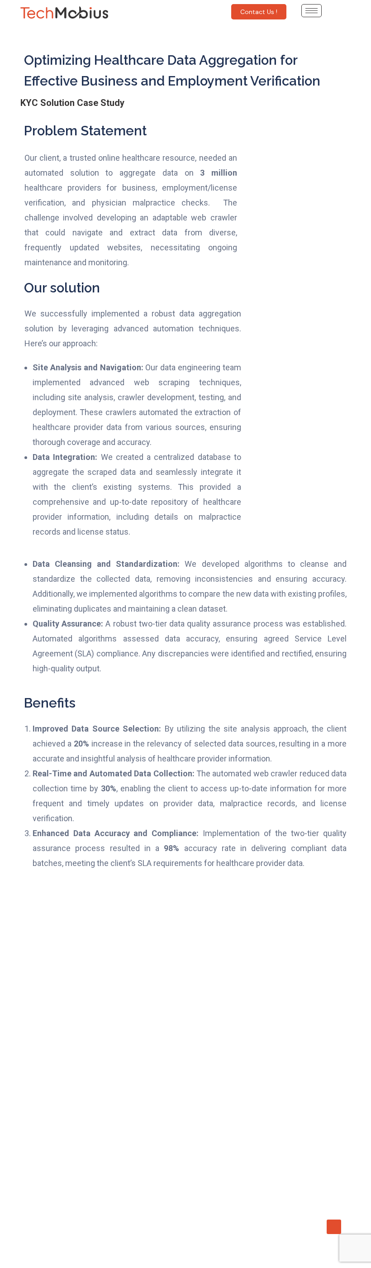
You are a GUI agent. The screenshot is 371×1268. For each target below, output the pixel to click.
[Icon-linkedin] (334, 1227)
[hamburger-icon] (311, 10)
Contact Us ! (258, 12)
